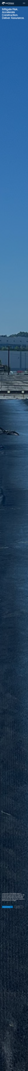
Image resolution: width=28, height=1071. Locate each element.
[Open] (24, 3)
